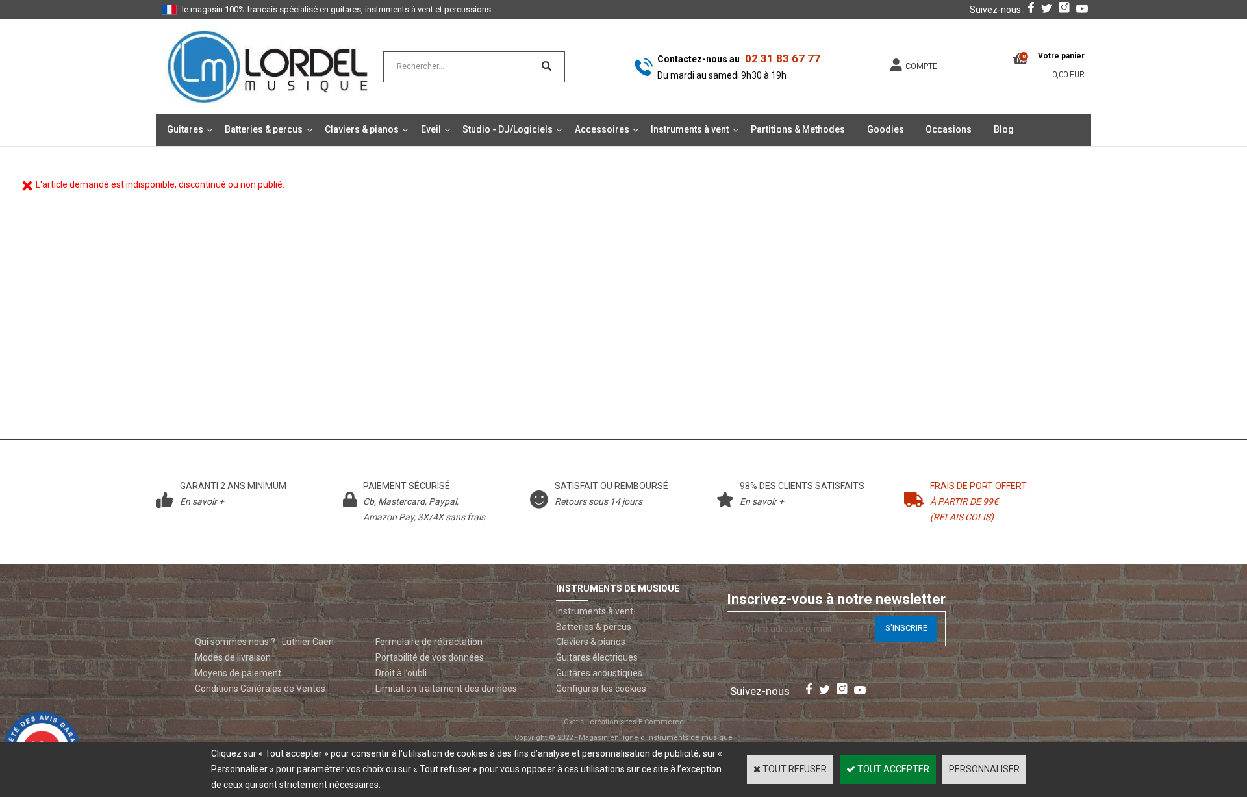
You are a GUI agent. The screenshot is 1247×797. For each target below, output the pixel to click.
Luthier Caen (308, 642)
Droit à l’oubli (401, 673)
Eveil (431, 129)
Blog (1004, 129)
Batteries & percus (264, 129)
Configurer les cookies (601, 688)
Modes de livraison (233, 657)
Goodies (885, 129)
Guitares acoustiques (599, 673)
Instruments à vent (690, 129)
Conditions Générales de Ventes (260, 688)
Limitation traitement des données (446, 688)
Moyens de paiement (238, 673)
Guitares (185, 129)
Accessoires (602, 129)
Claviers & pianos (362, 129)
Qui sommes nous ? (235, 642)
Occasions (949, 129)
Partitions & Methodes (798, 129)
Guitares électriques (597, 657)
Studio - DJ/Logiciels (507, 129)
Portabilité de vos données (429, 657)
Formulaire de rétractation (429, 642)
